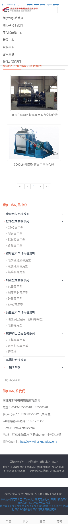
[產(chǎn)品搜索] (61, 380)
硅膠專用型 (15, 298)
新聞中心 (8, 39)
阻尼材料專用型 (18, 346)
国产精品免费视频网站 (44, 509)
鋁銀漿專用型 (16, 239)
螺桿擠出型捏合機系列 (20, 333)
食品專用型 (15, 245)
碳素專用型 (15, 233)
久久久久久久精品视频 (36, 506)
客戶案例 (8, 54)
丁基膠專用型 (16, 340)
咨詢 (25, 521)
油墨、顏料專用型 (25, 319)
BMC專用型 (15, 304)
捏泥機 (12, 351)
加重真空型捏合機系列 (20, 312)
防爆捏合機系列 (16, 359)
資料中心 (8, 47)
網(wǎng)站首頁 (13, 18)
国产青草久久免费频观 (12, 506)
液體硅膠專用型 (18, 266)
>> (47, 186)
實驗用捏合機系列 (17, 214)
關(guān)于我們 (13, 25)
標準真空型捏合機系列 (20, 253)
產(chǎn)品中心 (12, 32)
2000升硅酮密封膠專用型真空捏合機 (34, 115)
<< (20, 186)
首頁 (8, 521)
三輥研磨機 (13, 367)
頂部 (59, 521)
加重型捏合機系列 (17, 280)
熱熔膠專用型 (16, 272)
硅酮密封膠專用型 (29, 66)
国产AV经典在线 (23, 509)
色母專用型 (15, 286)
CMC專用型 (15, 227)
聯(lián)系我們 (12, 61)
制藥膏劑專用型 (18, 292)
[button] (63, 25)
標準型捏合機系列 (17, 221)
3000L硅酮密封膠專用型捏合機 (34, 164)
